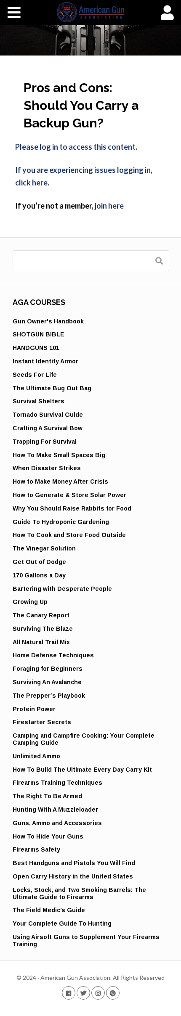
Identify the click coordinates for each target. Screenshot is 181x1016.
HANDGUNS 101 (36, 347)
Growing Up (30, 601)
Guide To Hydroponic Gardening (61, 522)
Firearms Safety (36, 849)
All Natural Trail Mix (41, 642)
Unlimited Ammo (36, 756)
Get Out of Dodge (39, 561)
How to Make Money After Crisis (60, 481)
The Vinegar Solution (44, 548)
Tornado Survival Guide (48, 414)
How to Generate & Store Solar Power (69, 495)
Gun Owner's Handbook (48, 321)
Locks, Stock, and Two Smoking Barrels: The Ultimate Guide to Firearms (79, 893)
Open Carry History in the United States (73, 876)
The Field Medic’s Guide (49, 910)
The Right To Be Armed (47, 796)
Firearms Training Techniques (57, 782)
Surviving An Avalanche (47, 682)
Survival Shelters (38, 401)
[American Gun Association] (91, 12)
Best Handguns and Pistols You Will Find (74, 863)
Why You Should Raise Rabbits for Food (72, 508)
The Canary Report (41, 615)
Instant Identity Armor (45, 361)
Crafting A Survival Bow (48, 428)
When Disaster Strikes (47, 468)
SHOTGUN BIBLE (38, 334)
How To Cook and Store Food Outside (69, 535)
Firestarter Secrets (42, 722)
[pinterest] (113, 992)
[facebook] (68, 992)
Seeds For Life (35, 374)
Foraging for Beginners (48, 668)
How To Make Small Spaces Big (59, 455)
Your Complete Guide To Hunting (62, 923)
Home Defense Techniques (53, 655)
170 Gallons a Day (39, 575)
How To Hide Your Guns (48, 836)
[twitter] (83, 992)
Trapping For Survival (45, 441)
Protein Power (34, 709)
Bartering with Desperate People (62, 588)
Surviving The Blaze (43, 628)
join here (109, 205)
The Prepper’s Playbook (49, 695)
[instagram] (98, 992)
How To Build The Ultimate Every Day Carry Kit (82, 769)
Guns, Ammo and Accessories (57, 823)
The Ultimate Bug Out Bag (52, 388)
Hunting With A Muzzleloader (55, 809)
